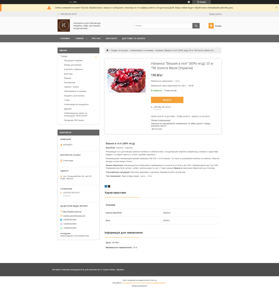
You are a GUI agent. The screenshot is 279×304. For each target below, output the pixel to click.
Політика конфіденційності (155, 283)
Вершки (67, 78)
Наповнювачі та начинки (141, 50)
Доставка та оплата (133, 38)
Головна (65, 38)
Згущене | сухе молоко (74, 96)
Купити (167, 100)
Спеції (67, 100)
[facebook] (106, 187)
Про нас (96, 38)
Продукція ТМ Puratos (74, 120)
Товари (79, 38)
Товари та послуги (119, 50)
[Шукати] (196, 25)
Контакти (111, 38)
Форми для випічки (72, 65)
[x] (109, 187)
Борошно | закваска (73, 69)
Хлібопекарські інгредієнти (76, 104)
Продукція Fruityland (73, 60)
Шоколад (68, 74)
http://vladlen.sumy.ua (72, 211)
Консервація (69, 82)
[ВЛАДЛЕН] (64, 31)
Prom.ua (153, 280)
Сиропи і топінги (71, 87)
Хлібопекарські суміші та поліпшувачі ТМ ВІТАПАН (75, 114)
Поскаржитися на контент (132, 283)
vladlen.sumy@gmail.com (74, 215)
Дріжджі (67, 109)
